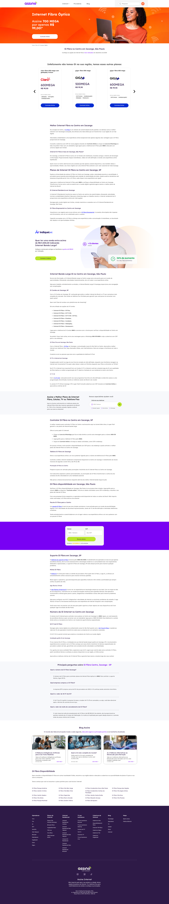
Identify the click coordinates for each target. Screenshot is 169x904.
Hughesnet (35, 840)
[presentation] (34, 90)
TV (108, 824)
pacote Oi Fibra (57, 506)
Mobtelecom (35, 837)
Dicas (109, 829)
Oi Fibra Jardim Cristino (39, 791)
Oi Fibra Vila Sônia (37, 798)
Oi (32, 824)
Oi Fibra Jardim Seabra (39, 795)
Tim (33, 821)
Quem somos (126, 818)
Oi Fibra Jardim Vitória (66, 800)
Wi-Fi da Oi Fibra (104, 628)
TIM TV (79, 832)
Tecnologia (110, 818)
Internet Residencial (65, 816)
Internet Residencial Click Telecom (66, 834)
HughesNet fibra (51, 827)
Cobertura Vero (97, 820)
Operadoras (35, 815)
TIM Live (49, 830)
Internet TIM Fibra (97, 827)
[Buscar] (143, 3)
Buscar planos (81, 539)
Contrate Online (45, 36)
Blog (88, 4)
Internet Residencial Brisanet (65, 849)
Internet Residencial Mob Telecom (66, 828)
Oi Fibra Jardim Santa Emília (94, 795)
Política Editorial (127, 821)
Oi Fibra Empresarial (88, 212)
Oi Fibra (67, 130)
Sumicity (34, 829)
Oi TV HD (57, 378)
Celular (110, 826)
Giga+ (33, 845)
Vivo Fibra (50, 833)
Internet (65, 4)
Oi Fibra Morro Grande (65, 798)
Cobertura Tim (96, 833)
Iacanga (42, 45)
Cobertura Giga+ (97, 830)
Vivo (33, 818)
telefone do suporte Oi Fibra (59, 560)
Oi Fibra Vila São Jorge (66, 788)
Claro (33, 842)
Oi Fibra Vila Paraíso (118, 798)
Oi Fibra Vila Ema (117, 795)
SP (38, 45)
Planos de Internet (50, 816)
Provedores (77, 4)
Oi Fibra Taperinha (64, 795)
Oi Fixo (66, 346)
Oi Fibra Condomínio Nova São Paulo (96, 788)
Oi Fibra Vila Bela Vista (66, 791)
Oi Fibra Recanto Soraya (92, 798)
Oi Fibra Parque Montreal (39, 800)
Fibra (36, 45)
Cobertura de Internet (97, 816)
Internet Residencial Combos (65, 822)
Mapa (125, 815)
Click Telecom (35, 832)
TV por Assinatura (81, 816)
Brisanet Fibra (51, 825)
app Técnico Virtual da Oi (58, 589)
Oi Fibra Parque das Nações (120, 788)
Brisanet (34, 834)
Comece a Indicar (45, 258)
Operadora (111, 821)
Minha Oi (54, 573)
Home (33, 45)
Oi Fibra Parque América (39, 788)
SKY (33, 826)
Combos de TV (81, 829)
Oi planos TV (81, 834)
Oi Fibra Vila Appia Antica (120, 791)
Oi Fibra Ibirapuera (91, 800)
